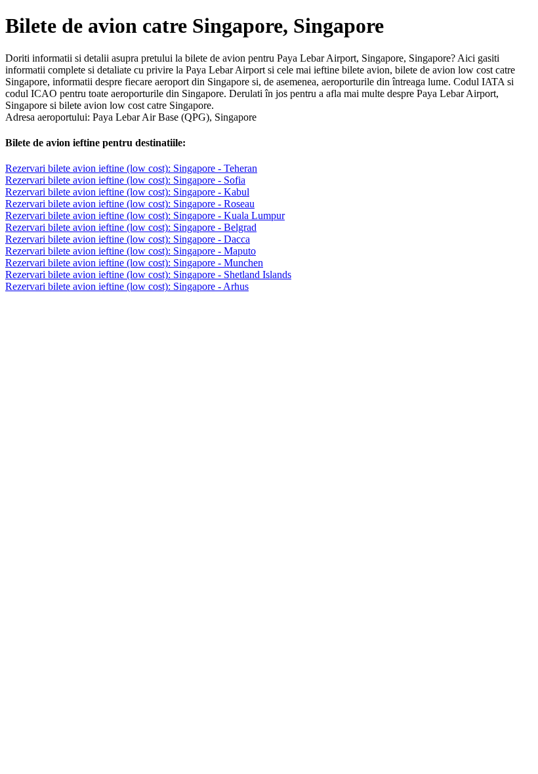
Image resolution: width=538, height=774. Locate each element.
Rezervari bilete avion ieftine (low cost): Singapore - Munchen (134, 262)
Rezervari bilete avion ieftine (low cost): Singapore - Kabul (127, 191)
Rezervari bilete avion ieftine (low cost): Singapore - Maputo (130, 250)
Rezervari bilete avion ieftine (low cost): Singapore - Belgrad (131, 227)
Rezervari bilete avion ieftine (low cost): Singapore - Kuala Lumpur (145, 215)
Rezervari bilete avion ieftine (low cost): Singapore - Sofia (125, 180)
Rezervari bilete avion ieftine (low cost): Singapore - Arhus (127, 286)
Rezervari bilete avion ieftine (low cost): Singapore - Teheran (131, 168)
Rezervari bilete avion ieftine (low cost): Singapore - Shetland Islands (148, 274)
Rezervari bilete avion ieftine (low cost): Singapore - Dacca (127, 239)
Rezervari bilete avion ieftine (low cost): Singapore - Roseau (130, 203)
